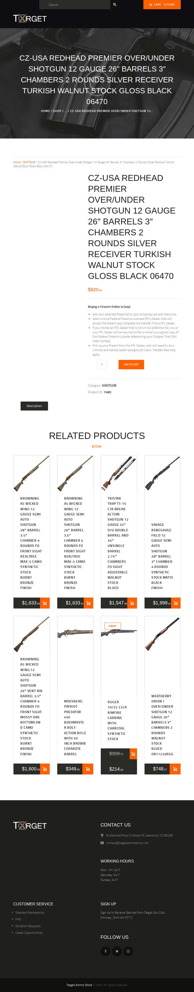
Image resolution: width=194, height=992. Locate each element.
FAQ (18, 919)
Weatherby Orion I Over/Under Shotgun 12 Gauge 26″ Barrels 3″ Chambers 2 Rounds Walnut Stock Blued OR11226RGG (162, 725)
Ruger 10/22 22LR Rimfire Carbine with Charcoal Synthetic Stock (117, 720)
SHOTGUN (29, 162)
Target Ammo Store (79, 985)
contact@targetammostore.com (127, 843)
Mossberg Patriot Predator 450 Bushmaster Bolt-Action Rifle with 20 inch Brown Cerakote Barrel (75, 727)
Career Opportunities (29, 932)
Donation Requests (27, 926)
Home (45, 111)
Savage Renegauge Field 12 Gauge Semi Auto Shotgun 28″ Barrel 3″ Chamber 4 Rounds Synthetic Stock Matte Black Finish (162, 556)
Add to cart (131, 364)
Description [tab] (34, 406)
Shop (57, 111)
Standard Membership (29, 912)
